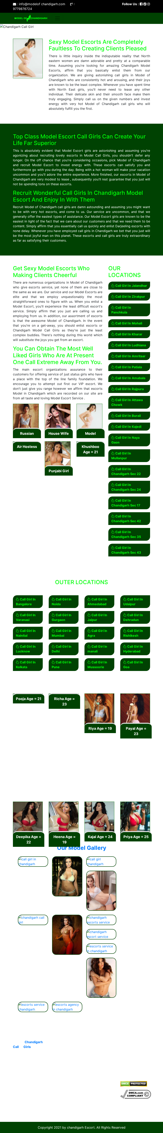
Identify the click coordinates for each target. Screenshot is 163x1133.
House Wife (59, 433)
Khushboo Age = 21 (90, 449)
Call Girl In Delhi (61, 648)
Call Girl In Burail (127, 416)
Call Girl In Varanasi (26, 617)
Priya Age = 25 (136, 837)
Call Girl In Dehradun (133, 617)
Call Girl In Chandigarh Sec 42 (126, 518)
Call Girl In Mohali (128, 323)
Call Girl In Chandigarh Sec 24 (126, 487)
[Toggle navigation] (57, 18)
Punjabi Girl (59, 471)
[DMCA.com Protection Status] (133, 1084)
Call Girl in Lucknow (59, 1075)
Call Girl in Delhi (64, 1043)
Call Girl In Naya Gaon (125, 440)
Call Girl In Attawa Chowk (127, 402)
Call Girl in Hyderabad (94, 1094)
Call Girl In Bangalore (26, 601)
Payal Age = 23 (136, 731)
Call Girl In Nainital (26, 633)
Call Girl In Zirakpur (129, 297)
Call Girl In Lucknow (26, 648)
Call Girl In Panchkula (121, 310)
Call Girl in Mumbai (94, 1052)
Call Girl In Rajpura (129, 389)
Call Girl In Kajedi (127, 427)
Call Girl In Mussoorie (97, 664)
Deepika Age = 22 (28, 839)
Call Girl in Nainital (94, 1071)
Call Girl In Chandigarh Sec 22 (126, 471)
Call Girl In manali (97, 648)
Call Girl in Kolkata (59, 1087)
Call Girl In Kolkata (26, 664)
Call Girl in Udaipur (59, 1106)
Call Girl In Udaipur (133, 601)
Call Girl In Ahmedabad (97, 601)
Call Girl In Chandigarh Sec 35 (126, 534)
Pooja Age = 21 (28, 699)
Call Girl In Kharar (128, 334)
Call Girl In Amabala (129, 378)
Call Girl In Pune (61, 664)
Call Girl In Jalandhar (130, 286)
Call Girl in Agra (64, 1097)
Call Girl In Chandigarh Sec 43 (126, 550)
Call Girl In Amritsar (130, 356)
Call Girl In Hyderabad (133, 648)
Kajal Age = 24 (100, 837)
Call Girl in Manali (94, 1106)
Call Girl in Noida (101, 1062)
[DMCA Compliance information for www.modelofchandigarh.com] (135, 1094)
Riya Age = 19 (100, 728)
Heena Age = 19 (64, 839)
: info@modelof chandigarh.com (41, 4)
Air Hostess (27, 447)
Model (90, 433)
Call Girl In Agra (97, 633)
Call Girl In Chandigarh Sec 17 (125, 502)
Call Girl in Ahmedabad (94, 1082)
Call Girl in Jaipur (59, 1064)
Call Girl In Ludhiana (130, 345)
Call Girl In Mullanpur (121, 455)
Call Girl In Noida (61, 601)
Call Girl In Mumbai (61, 633)
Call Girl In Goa (133, 664)
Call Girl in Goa (100, 1043)
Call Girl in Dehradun (59, 1052)
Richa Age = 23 (64, 701)
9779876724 (87, 781)
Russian (27, 433)
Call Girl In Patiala (128, 367)
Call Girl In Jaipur (97, 617)
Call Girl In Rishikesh (133, 633)
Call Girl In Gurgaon (61, 617)
